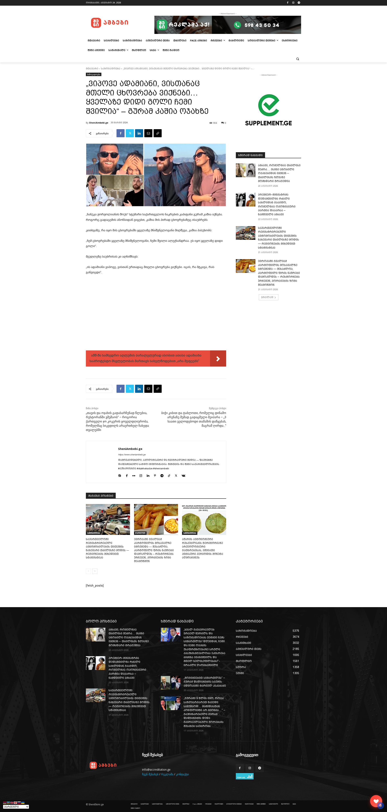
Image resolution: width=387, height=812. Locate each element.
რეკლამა (167, 774)
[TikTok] (169, 475)
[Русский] (19, 802)
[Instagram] (293, 3)
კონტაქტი (182, 774)
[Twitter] (130, 133)
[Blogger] (119, 475)
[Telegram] (298, 3)
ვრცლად (267, 297)
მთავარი (92, 68)
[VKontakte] (183, 475)
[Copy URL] (158, 133)
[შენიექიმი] (376, 801)
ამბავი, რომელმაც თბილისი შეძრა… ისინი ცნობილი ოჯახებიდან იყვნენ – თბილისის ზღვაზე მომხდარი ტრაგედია (279, 173)
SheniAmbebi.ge (98, 122)
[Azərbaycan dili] (8, 802)
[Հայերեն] (5, 802)
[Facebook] (287, 3)
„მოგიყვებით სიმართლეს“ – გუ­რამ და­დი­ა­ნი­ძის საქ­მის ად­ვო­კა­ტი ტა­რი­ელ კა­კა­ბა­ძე (205, 681)
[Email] (148, 133)
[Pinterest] (154, 475)
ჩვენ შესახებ (150, 774)
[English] (12, 802)
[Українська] (23, 802)
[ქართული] (16, 802)
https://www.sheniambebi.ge (132, 454)
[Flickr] (133, 475)
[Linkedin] (139, 133)
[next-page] (94, 571)
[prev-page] (88, 571)
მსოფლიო (140, 533)
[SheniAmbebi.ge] (102, 462)
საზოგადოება (110, 68)
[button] (297, 58)
